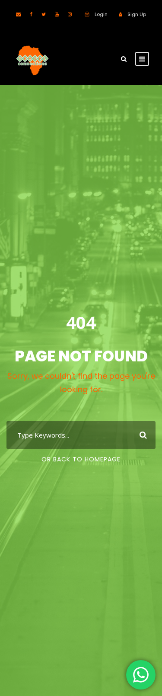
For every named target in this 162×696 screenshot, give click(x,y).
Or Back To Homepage (81, 459)
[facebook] (31, 14)
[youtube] (57, 14)
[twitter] (43, 14)
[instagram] (70, 14)
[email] (18, 14)
